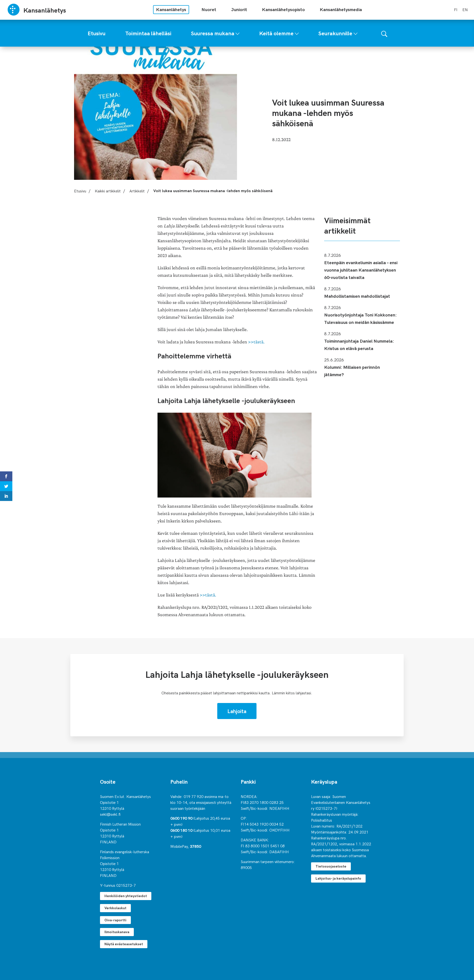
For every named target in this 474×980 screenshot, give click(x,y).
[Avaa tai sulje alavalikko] (237, 32)
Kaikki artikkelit (108, 190)
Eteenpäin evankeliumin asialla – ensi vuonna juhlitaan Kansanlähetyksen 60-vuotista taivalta (360, 269)
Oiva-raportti (115, 920)
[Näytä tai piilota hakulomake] (384, 33)
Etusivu (80, 190)
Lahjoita (236, 710)
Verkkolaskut (115, 908)
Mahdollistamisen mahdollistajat (357, 296)
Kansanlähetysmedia (341, 9)
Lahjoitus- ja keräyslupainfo (338, 878)
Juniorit (239, 9)
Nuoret (208, 9)
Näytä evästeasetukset (123, 944)
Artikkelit (137, 190)
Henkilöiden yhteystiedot (125, 895)
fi (455, 9)
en (465, 9)
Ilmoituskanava (116, 931)
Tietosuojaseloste (331, 866)
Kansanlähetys (171, 9)
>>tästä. (256, 342)
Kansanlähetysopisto (283, 9)
